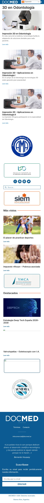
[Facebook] (20, 181)
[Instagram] (15, 181)
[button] (40, 2)
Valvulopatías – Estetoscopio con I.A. (21, 351)
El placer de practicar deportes (18, 238)
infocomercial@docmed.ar (22, 436)
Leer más (5, 44)
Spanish (27, 2)
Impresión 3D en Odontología (16, 33)
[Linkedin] (24, 181)
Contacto (26, 427)
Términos (16, 427)
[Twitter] (29, 181)
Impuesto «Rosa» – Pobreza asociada (21, 266)
